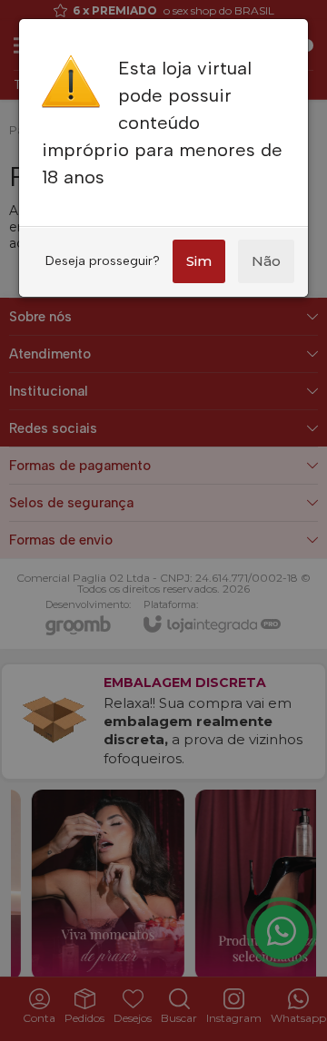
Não (266, 261)
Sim (199, 261)
